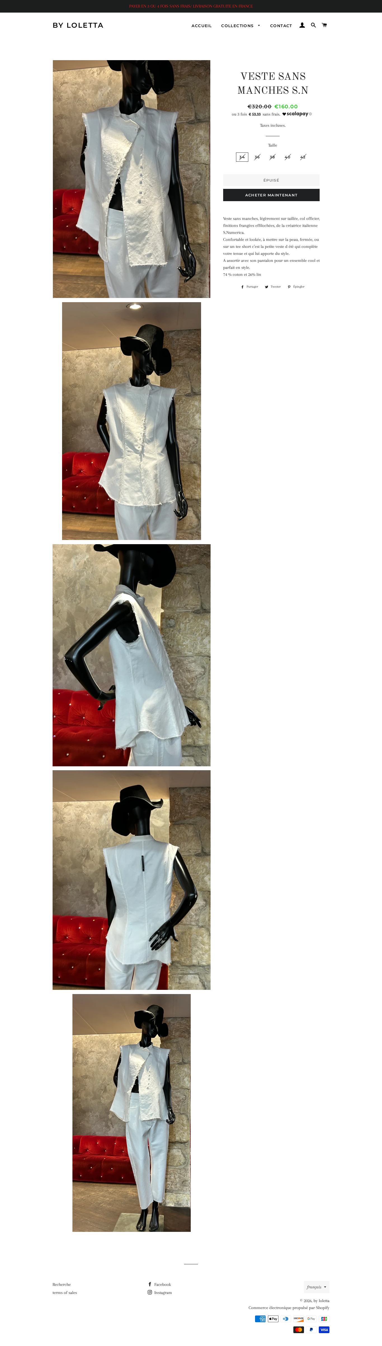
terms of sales (65, 1292)
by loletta (78, 25)
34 (242, 157)
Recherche (62, 1284)
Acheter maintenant (271, 195)
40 (288, 157)
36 (257, 157)
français (314, 1286)
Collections (238, 25)
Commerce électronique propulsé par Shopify (289, 1307)
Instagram (162, 1292)
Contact (281, 25)
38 (272, 157)
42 (303, 157)
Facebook (162, 1284)
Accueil (202, 25)
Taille (272, 145)
